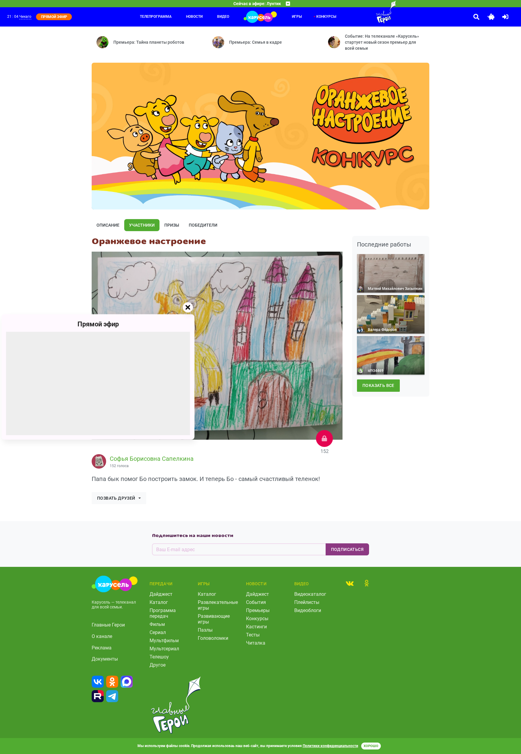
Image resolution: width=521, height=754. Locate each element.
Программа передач (163, 613)
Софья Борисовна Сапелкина (152, 458)
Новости (194, 16)
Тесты (253, 635)
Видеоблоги (307, 610)
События (256, 602)
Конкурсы (326, 16)
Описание (107, 225)
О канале (102, 636)
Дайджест (161, 594)
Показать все (378, 385)
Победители (203, 225)
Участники (142, 225)
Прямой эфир (98, 324)
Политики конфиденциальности (330, 746)
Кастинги (256, 627)
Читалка (255, 643)
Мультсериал (164, 649)
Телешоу (159, 657)
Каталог (159, 602)
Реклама (102, 648)
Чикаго (25, 16)
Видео (223, 16)
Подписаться (347, 549)
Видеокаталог (310, 594)
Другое (158, 665)
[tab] (350, 583)
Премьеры (258, 610)
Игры (297, 16)
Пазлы (205, 630)
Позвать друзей (116, 498)
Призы (171, 225)
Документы (105, 659)
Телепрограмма (156, 16)
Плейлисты (306, 602)
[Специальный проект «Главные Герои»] (366, 12)
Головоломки (213, 638)
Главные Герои (108, 625)
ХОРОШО (371, 746)
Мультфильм (164, 640)
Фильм (157, 624)
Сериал (158, 632)
